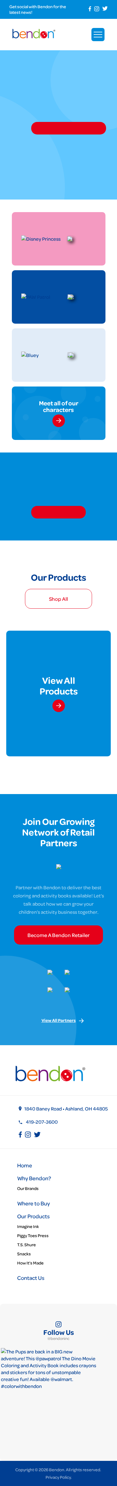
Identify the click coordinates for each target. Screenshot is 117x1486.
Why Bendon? (34, 1178)
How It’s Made (30, 1263)
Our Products (33, 1216)
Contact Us (30, 1278)
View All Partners (58, 1020)
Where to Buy (33, 1203)
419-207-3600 (42, 1121)
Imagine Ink (28, 1226)
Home (24, 1165)
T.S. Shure (26, 1244)
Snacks (24, 1254)
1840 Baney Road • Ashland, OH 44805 (66, 1108)
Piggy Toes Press (33, 1235)
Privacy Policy (58, 1477)
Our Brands (28, 1188)
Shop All (58, 598)
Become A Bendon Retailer (58, 935)
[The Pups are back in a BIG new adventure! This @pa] (48, 1396)
